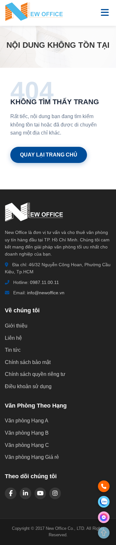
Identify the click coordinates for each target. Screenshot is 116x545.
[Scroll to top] (104, 533)
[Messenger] (104, 517)
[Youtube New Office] (40, 493)
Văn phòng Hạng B (27, 433)
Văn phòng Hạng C (27, 445)
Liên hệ (13, 338)
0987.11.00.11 (44, 282)
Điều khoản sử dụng (28, 386)
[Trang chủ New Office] (34, 19)
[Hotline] (104, 486)
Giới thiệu (16, 325)
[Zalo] (104, 502)
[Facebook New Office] (10, 493)
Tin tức (13, 350)
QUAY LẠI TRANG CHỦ (48, 154)
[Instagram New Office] (55, 493)
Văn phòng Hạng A (26, 420)
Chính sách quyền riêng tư (35, 374)
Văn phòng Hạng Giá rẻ (32, 457)
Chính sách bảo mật (28, 362)
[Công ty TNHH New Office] (34, 224)
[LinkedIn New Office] (25, 493)
